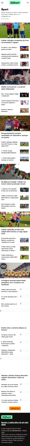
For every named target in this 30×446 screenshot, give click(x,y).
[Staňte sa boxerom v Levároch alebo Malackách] (15, 77)
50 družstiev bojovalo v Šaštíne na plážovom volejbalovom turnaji (8, 240)
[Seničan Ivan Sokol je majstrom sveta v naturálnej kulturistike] (24, 393)
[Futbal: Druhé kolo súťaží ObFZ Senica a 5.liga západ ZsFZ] (24, 197)
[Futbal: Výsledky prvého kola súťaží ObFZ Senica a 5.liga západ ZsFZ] (15, 219)
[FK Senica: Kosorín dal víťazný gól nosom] (24, 336)
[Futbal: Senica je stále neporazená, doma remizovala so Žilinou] (24, 248)
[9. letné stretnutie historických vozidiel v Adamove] (24, 343)
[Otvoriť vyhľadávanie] (28, 3)
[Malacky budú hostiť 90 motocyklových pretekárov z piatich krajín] (24, 56)
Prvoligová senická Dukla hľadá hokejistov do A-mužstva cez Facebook (13, 283)
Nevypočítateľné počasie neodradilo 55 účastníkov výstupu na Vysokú (14, 135)
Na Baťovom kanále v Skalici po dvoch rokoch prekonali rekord (13, 183)
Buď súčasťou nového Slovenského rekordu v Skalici (8, 206)
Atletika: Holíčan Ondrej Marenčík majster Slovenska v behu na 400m (14, 378)
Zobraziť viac (15, 408)
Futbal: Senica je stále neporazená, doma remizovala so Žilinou (8, 248)
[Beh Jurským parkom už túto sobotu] (24, 305)
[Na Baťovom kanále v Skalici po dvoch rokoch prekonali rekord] (15, 172)
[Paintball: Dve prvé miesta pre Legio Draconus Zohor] (24, 385)
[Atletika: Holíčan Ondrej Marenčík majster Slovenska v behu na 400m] (15, 365)
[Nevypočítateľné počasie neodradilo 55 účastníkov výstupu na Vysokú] (15, 123)
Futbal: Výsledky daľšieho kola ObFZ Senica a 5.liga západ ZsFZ (9, 144)
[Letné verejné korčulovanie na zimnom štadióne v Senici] (24, 102)
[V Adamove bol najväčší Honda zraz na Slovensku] (24, 190)
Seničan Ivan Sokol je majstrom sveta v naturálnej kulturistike (8, 393)
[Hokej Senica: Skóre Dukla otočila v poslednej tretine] (24, 64)
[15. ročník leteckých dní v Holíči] (24, 298)
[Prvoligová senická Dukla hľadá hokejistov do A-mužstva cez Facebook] (15, 270)
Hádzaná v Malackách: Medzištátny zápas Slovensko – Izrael (8, 352)
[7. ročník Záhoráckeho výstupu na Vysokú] (24, 159)
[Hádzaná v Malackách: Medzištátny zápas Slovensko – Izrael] (24, 352)
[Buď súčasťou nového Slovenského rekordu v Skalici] (24, 206)
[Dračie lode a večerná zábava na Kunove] (15, 318)
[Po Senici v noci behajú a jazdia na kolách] (24, 48)
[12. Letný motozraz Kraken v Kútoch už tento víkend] (24, 401)
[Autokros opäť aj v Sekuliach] (24, 110)
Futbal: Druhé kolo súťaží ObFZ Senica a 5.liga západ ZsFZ (9, 197)
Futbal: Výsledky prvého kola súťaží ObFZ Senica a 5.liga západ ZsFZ (14, 232)
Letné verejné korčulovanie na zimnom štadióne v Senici (10, 102)
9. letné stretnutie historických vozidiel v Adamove (8, 343)
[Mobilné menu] (2, 2)
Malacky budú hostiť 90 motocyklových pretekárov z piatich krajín (9, 56)
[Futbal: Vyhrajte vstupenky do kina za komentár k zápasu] (15, 30)
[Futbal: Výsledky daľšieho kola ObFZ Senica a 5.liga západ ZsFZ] (24, 144)
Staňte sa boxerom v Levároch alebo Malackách (13, 88)
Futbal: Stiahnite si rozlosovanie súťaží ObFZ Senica (9, 257)
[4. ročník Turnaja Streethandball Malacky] (24, 152)
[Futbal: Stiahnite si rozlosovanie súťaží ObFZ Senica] (24, 257)
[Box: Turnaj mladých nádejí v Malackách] (24, 95)
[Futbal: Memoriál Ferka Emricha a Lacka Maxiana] (24, 290)
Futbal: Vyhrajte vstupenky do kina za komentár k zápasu (15, 41)
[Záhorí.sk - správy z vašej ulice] (14, 2)
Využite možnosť (11, 430)
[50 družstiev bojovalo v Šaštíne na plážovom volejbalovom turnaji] (24, 240)
